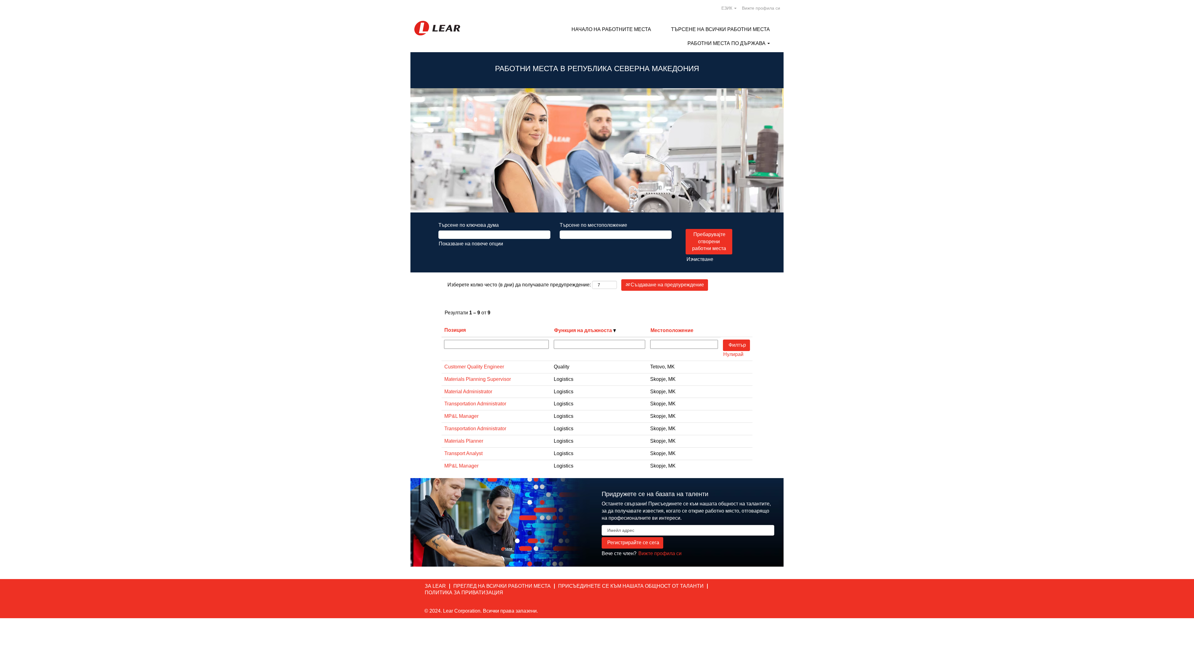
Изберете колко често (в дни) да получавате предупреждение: (519, 284)
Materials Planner (463, 441)
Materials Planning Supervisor (477, 379)
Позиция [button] (455, 330)
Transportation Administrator (475, 403)
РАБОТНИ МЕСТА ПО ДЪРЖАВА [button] (727, 43)
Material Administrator (468, 391)
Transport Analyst (463, 453)
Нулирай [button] (733, 354)
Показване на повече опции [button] (471, 243)
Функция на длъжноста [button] (583, 330)
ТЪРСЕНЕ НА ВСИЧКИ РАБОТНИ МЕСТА (720, 29)
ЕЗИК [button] (727, 8)
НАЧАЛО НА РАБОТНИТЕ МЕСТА (611, 29)
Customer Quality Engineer (474, 366)
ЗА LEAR (435, 586)
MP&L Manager (461, 416)
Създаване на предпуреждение (666, 284)
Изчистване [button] (700, 259)
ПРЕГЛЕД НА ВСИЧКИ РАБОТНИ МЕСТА (502, 586)
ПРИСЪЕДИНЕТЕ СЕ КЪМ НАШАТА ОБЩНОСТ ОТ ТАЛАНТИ (631, 586)
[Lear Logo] (437, 28)
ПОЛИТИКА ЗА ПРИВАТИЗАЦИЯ (464, 592)
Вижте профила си (761, 8)
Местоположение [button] (671, 330)
